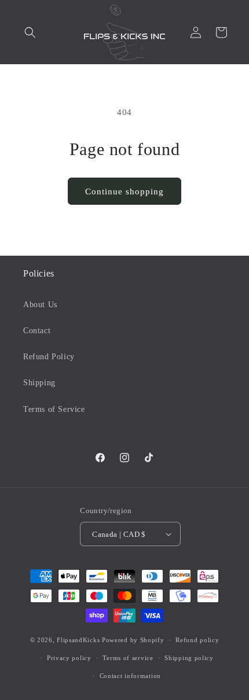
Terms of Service (54, 409)
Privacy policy (69, 657)
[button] (30, 32)
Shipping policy (189, 657)
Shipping (39, 382)
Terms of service (127, 657)
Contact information (130, 675)
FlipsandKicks (78, 639)
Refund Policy (49, 356)
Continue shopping (124, 191)
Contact (36, 330)
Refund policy (197, 639)
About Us (40, 304)
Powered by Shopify (133, 639)
